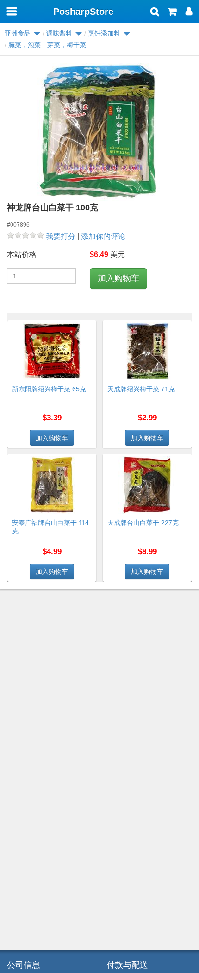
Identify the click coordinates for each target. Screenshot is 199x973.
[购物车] (172, 12)
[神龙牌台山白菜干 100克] (99, 132)
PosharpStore (83, 11)
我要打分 (60, 236)
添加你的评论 (103, 236)
